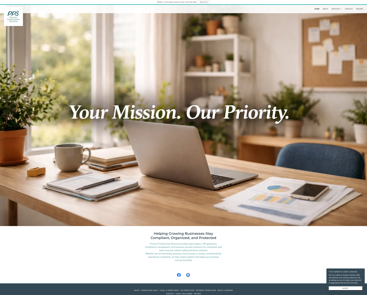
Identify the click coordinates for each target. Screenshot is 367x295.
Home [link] (317, 9)
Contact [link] (349, 9)
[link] (49, 8)
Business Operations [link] (206, 290)
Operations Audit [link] (149, 290)
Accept (346, 288)
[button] (337, 9)
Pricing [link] (359, 9)
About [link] (325, 9)
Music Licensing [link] (225, 290)
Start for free (203, 2)
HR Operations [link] (187, 290)
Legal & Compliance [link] (169, 290)
